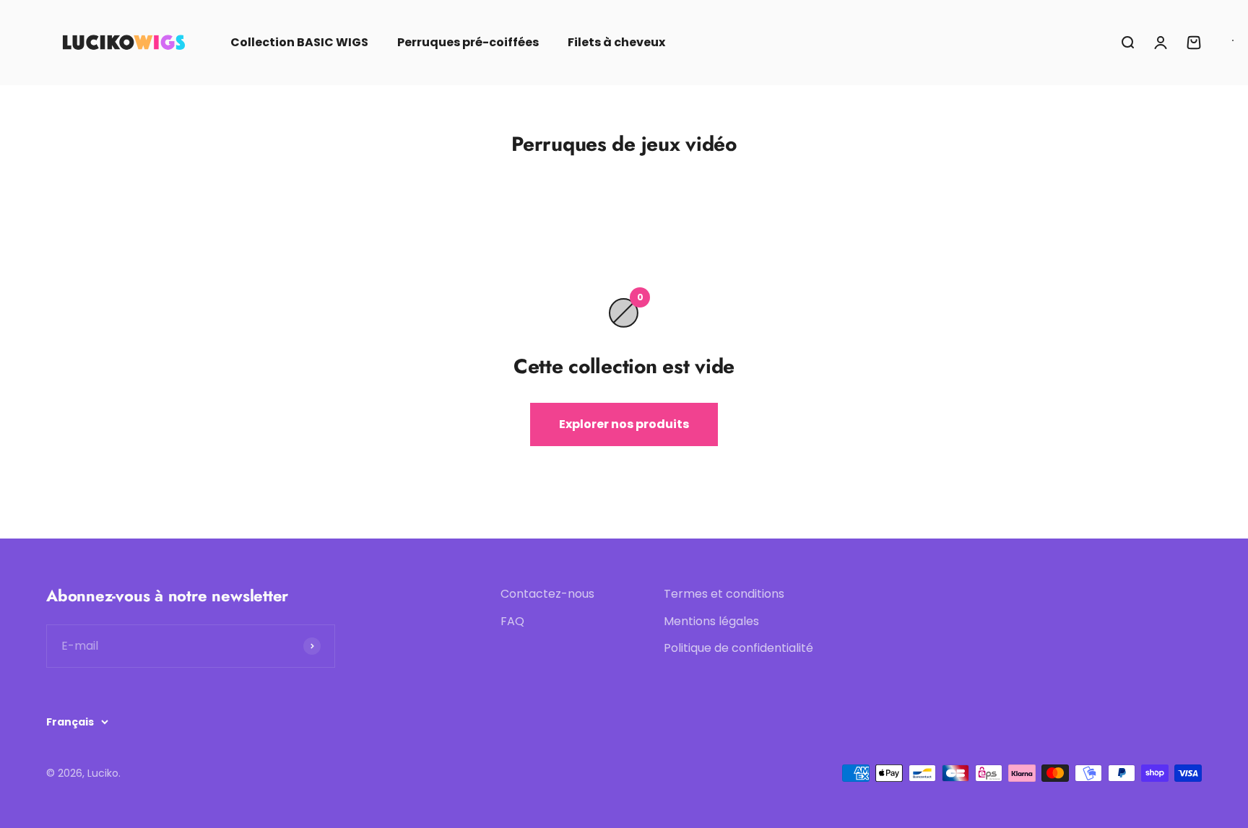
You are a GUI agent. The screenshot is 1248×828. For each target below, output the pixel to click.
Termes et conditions (724, 593)
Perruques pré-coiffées (468, 42)
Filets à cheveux (616, 42)
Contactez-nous (547, 593)
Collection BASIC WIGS (299, 42)
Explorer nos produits (624, 424)
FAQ (512, 621)
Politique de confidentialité (738, 648)
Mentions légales (711, 621)
